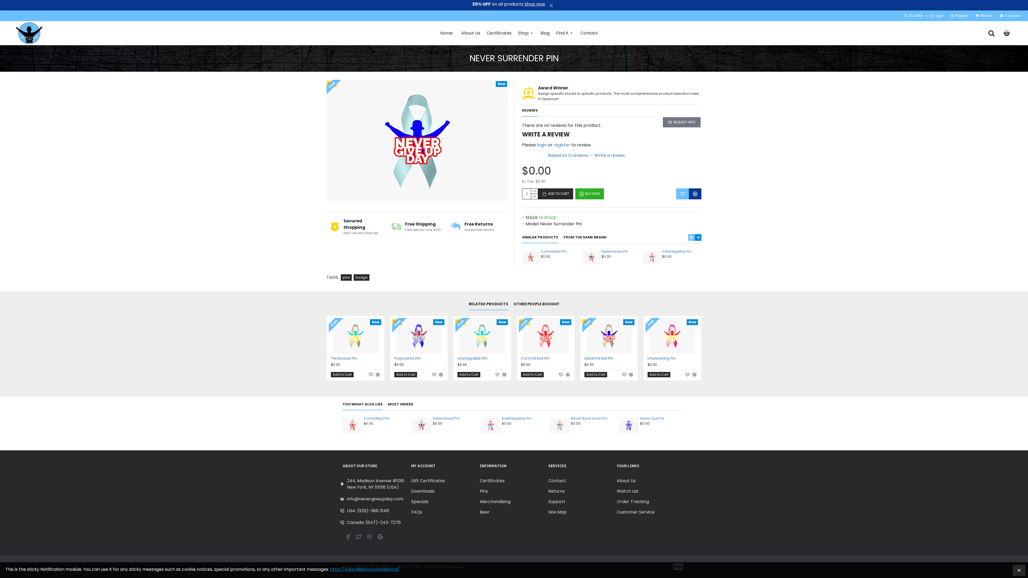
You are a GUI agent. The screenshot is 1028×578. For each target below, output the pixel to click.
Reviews (530, 110)
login (542, 145)
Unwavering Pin (662, 358)
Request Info (684, 122)
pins (346, 277)
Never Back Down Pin (589, 418)
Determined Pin (615, 251)
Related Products (488, 304)
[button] (691, 237)
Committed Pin (553, 251)
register (562, 145)
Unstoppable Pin (472, 358)
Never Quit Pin (652, 418)
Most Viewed (400, 404)
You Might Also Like (363, 404)
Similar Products (540, 237)
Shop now (534, 4)
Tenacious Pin (344, 358)
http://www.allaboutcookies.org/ (364, 569)
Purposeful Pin (407, 358)
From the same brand (585, 237)
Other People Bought (536, 304)
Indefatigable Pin (676, 251)
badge (362, 277)
